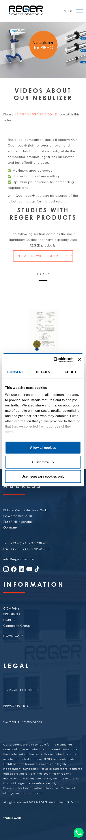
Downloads (13, 636)
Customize (40, 462)
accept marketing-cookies (36, 114)
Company (11, 608)
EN (64, 11)
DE (70, 11)
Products (11, 614)
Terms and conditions (22, 690)
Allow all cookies (43, 447)
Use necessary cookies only (43, 476)
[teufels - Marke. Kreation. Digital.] (22, 812)
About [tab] (70, 372)
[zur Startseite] (26, 10)
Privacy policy (15, 706)
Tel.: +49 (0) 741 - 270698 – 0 (25, 543)
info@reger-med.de (18, 559)
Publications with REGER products (43, 256)
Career (9, 620)
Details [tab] (43, 372)
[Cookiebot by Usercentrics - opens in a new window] (55, 360)
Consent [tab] (15, 372)
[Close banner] (79, 359)
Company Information (22, 721)
